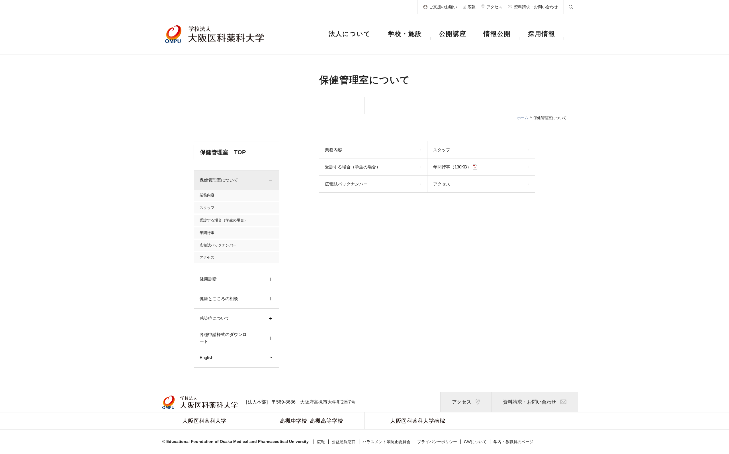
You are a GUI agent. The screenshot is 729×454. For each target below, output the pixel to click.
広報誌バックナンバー (218, 245)
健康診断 (208, 278)
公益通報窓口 (344, 441)
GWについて (475, 441)
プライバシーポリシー (437, 441)
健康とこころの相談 (219, 298)
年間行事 (207, 233)
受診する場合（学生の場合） (224, 220)
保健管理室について (219, 180)
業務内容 (207, 195)
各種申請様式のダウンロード (223, 338)
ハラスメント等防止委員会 (386, 441)
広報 (321, 441)
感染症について (215, 318)
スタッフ (207, 207)
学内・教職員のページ (513, 441)
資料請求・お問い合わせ (529, 402)
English (206, 357)
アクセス (207, 257)
